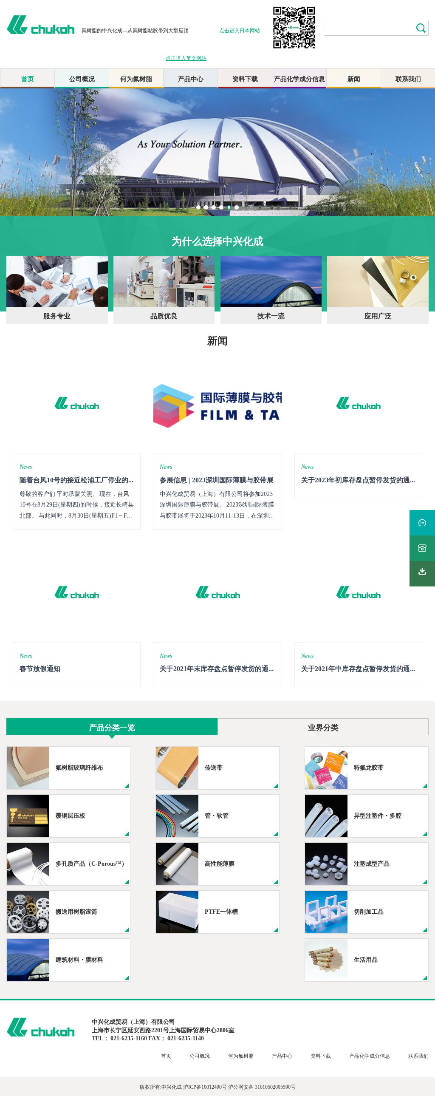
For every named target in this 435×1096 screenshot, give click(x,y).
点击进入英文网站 (186, 57)
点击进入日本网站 (239, 30)
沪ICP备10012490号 (205, 1086)
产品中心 (190, 78)
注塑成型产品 (372, 863)
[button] (198, 207)
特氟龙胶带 (369, 767)
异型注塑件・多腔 (377, 815)
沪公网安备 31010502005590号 (262, 1086)
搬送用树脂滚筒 (76, 911)
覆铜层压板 (70, 815)
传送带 (214, 767)
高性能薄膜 (219, 863)
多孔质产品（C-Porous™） (91, 863)
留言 (422, 522)
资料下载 (245, 78)
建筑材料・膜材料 (79, 959)
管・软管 (217, 815)
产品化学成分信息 (299, 78)
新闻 (353, 78)
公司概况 (82, 78)
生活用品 (366, 959)
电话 (422, 548)
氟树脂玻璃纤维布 (79, 767)
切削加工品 (369, 911)
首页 (27, 78)
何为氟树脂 (136, 78)
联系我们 (408, 78)
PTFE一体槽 (221, 911)
